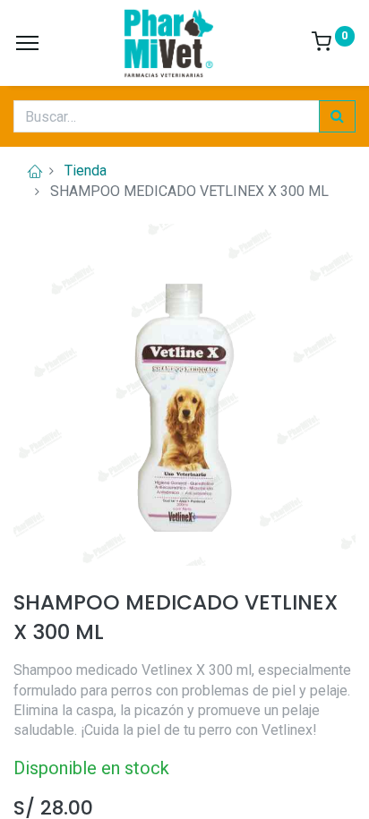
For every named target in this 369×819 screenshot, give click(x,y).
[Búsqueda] (337, 116)
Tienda (85, 170)
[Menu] (27, 43)
